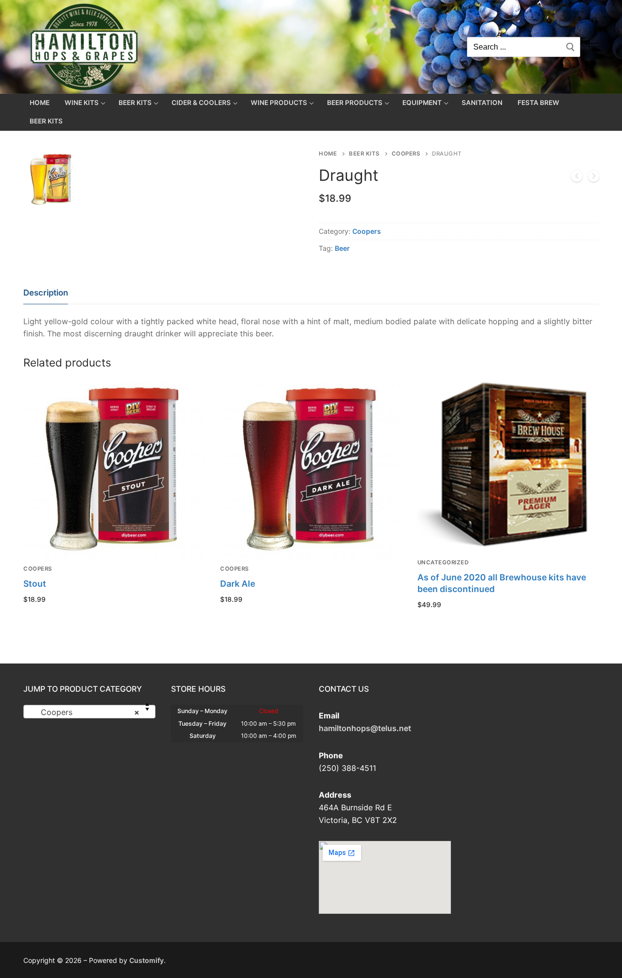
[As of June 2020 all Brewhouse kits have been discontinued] (577, 178)
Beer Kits (364, 153)
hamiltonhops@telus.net (365, 728)
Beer (342, 248)
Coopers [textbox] (86, 712)
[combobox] (89, 711)
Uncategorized (443, 562)
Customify (146, 960)
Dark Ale (237, 583)
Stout (34, 583)
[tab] (45, 293)
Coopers (406, 153)
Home (328, 153)
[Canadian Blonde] (594, 178)
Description (45, 292)
